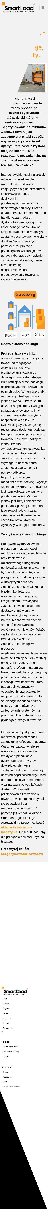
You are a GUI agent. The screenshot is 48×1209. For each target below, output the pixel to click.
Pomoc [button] (6, 1018)
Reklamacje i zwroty (11, 1052)
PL (3, 1032)
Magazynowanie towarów (22, 854)
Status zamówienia (11, 1047)
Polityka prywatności (11, 1087)
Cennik (6, 1013)
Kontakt (6, 1023)
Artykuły (6, 1008)
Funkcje (6, 1004)
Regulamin (7, 1077)
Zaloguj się (7, 1028)
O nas (5, 1072)
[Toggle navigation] (42, 7)
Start (5, 999)
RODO (5, 1082)
